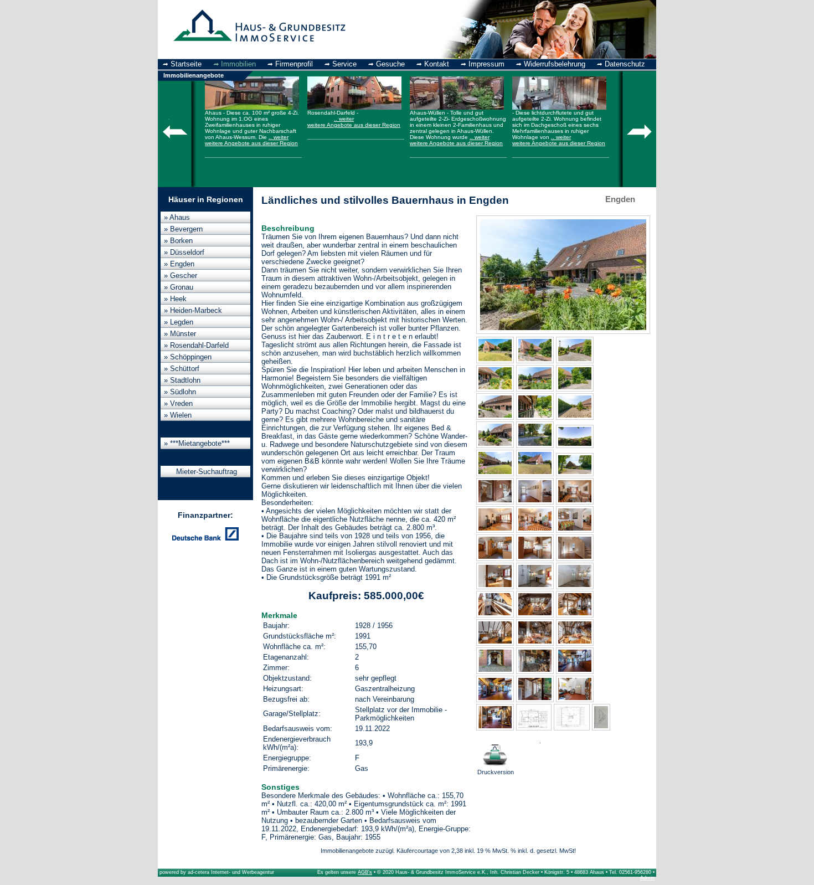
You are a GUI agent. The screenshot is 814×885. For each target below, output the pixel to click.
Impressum (486, 64)
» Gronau (178, 287)
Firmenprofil (294, 64)
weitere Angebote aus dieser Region (251, 143)
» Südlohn (180, 392)
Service (344, 64)
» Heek (175, 299)
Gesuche (390, 64)
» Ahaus (177, 217)
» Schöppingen (188, 357)
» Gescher (180, 275)
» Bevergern (183, 229)
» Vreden (178, 403)
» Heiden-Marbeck (193, 310)
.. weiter (278, 137)
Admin (647, 878)
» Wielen (178, 415)
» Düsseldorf (184, 252)
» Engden (179, 264)
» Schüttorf (181, 368)
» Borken (178, 240)
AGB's (365, 872)
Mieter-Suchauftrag (206, 471)
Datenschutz (625, 64)
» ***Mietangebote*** (197, 443)
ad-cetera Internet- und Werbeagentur (231, 872)
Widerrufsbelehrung (554, 64)
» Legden (178, 322)
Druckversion (495, 772)
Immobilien (238, 64)
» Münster (180, 334)
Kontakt (436, 64)
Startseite (186, 64)
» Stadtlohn (182, 380)
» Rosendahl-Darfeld (196, 345)
